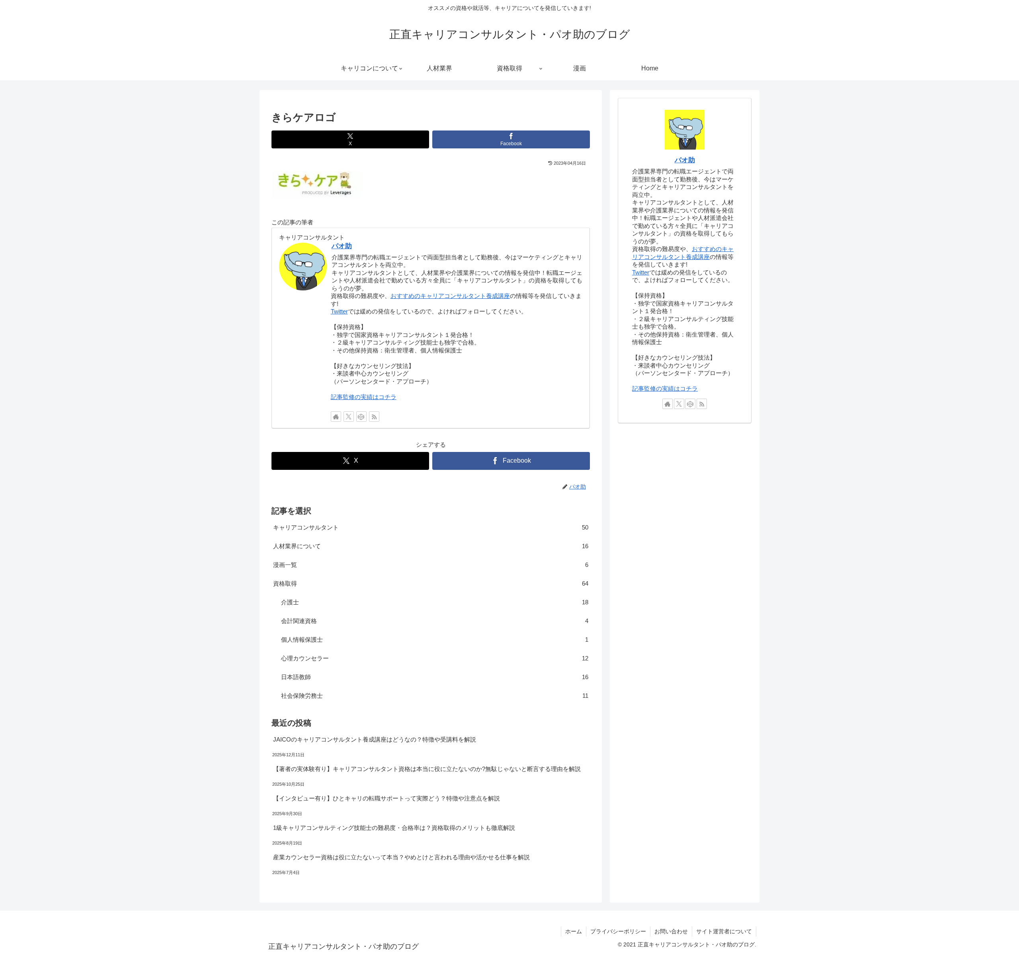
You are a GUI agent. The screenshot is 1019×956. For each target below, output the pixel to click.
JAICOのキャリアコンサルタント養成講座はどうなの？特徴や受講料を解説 (374, 739)
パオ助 (342, 245)
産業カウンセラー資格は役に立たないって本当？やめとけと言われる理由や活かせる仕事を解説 (401, 857)
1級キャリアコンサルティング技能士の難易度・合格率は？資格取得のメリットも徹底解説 (394, 827)
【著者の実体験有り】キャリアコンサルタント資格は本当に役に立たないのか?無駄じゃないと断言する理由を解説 (427, 768)
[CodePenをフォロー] (361, 416)
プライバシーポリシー (618, 931)
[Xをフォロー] (349, 416)
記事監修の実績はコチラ (363, 396)
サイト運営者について (724, 931)
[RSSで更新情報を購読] (374, 416)
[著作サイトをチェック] (336, 416)
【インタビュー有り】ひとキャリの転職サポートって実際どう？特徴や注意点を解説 (386, 798)
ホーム (573, 931)
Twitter (339, 311)
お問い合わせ (671, 931)
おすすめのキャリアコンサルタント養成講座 (450, 295)
